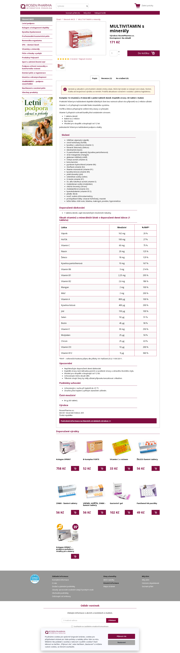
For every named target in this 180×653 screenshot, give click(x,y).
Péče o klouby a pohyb (32, 53)
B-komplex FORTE (91, 459)
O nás (54, 583)
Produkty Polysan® (30, 57)
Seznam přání (147, 586)
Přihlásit (112, 620)
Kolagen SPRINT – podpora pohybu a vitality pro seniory (65, 549)
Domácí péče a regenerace (34, 73)
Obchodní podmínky (60, 593)
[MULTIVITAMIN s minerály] (81, 38)
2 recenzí (73, 59)
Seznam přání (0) (73, 13)
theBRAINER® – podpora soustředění (32, 82)
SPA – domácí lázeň (30, 45)
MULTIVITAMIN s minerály (89, 19)
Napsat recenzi (85, 59)
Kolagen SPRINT (63, 459)
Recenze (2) (106, 78)
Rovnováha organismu (32, 40)
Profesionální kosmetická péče (35, 36)
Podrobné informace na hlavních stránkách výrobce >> (86, 421)
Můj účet (87, 13)
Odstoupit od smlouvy (61, 596)
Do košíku (143, 53)
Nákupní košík (100, 13)
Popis (94, 78)
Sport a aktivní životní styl (33, 62)
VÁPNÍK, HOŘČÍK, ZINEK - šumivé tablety (94, 504)
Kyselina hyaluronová (31, 32)
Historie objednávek (150, 583)
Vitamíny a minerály (31, 49)
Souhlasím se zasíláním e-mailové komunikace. (91, 626)
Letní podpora (28, 23)
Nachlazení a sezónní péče (33, 88)
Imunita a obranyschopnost (34, 77)
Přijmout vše (121, 636)
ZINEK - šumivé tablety (66, 503)
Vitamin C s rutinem (119, 459)
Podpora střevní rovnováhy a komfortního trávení (34, 67)
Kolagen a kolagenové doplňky (35, 27)
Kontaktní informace (60, 580)
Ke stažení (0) (122, 78)
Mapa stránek (109, 586)
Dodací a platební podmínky (63, 586)
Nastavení (122, 642)
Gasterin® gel (116, 503)
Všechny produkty (30, 92)
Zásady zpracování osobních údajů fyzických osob (73, 589)
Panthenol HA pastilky (147, 503)
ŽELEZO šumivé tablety (147, 459)
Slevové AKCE (69, 19)
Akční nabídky (108, 580)
